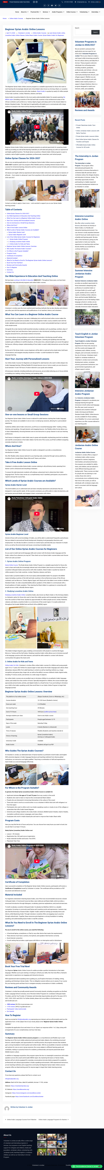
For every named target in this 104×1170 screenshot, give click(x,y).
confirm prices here (50, 712)
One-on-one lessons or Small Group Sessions (20, 223)
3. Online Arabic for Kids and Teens (19, 244)
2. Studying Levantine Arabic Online (19, 241)
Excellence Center (71, 1165)
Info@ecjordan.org (82, 2)
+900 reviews (11, 1004)
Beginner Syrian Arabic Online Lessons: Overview (22, 246)
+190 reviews (11, 1006)
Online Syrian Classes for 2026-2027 (18, 213)
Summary (10, 270)
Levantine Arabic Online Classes (15, 35)
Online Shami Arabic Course (33, 35)
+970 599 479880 (68, 2)
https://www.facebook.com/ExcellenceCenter (29, 1096)
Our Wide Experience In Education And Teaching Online (23, 216)
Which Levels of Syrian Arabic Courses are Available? (23, 230)
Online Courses (71, 12)
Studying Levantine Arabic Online (15, 595)
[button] (86, 1166)
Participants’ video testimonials (16, 1009)
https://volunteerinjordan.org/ (20, 1086)
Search (77, 28)
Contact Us (10, 272)
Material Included (12, 258)
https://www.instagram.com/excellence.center (26, 1093)
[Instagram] (44, 5)
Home (17, 12)
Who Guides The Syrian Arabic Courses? (19, 248)
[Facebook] (48, 5)
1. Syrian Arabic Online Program (18, 239)
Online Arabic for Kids (12, 665)
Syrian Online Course (11, 565)
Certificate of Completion (14, 256)
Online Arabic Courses (39, 33)
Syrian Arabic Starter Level (16, 232)
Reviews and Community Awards (17, 265)
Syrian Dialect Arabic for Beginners (53, 35)
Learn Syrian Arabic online (57, 33)
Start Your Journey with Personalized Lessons (21, 220)
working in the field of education (24, 280)
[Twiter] (55, 5)
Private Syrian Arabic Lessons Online (87, 136)
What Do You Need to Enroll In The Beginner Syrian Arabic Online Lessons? (29, 260)
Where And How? (12, 225)
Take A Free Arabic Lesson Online (17, 227)
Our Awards (10, 1011)
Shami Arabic (41, 91)
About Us (24, 12)
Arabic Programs (57, 12)
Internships (94, 12)
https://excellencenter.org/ (21, 1089)
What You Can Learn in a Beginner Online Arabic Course (23, 218)
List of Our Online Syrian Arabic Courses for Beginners (23, 237)
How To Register (12, 267)
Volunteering (84, 12)
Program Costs (11, 253)
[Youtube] (52, 5)
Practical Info (35, 12)
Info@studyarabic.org (24, 1019)
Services (45, 12)
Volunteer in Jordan (24, 33)
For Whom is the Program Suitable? (18, 251)
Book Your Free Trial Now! (15, 263)
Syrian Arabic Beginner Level (17, 234)
